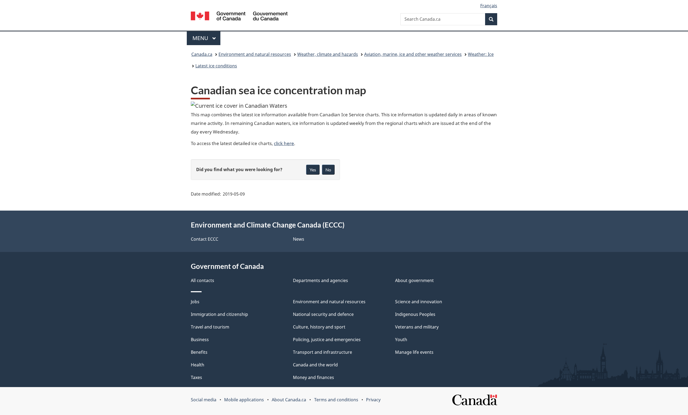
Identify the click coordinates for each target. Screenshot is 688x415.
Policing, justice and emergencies (327, 339)
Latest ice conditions (216, 66)
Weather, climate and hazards (327, 54)
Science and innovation (418, 302)
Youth (401, 339)
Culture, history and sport (319, 327)
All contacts (202, 280)
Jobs (195, 302)
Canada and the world (315, 365)
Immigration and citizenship (219, 314)
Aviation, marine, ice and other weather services (413, 54)
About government (414, 280)
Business (200, 339)
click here (284, 143)
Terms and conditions (336, 400)
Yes (313, 169)
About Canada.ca (289, 400)
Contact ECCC (204, 239)
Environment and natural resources (254, 54)
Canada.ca (201, 54)
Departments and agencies (320, 280)
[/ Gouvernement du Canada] (239, 17)
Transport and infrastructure (322, 352)
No (328, 169)
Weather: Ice (481, 54)
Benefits (199, 352)
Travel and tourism (210, 327)
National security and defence (323, 314)
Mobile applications (244, 400)
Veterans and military (417, 327)
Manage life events (414, 352)
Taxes (196, 377)
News (298, 239)
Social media (203, 400)
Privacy (373, 400)
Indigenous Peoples (415, 314)
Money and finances (313, 377)
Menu (201, 38)
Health (197, 365)
